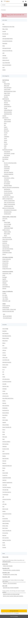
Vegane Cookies (7, 231)
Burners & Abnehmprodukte (10, 162)
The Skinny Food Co (6, 492)
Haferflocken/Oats (8, 113)
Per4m (3, 545)
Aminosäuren (5, 117)
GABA (5, 146)
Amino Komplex (7, 121)
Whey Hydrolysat (7, 87)
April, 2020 (4, 585)
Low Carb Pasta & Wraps (7, 248)
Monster (4, 403)
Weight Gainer (7, 100)
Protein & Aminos (6, 305)
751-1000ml (5, 297)
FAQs (3, 45)
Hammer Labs (5, 386)
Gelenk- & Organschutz (7, 198)
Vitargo (5, 108)
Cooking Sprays (5, 246)
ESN (3, 374)
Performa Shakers (6, 441)
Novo (3, 432)
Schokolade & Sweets (7, 252)
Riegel (3, 220)
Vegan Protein (7, 93)
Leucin (5, 134)
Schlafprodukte (7, 213)
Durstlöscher (5, 264)
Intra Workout (5, 157)
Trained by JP (5, 494)
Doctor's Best (5, 364)
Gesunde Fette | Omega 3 (8, 196)
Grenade (4, 383)
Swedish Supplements (7, 482)
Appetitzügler (7, 166)
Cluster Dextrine (7, 106)
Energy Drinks (5, 261)
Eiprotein (6, 97)
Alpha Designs (5, 523)
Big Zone (4, 535)
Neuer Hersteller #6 (6, 427)
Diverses (4, 288)
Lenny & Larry (5, 396)
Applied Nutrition (6, 521)
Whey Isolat (6, 85)
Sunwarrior (4, 475)
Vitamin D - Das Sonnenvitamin (10, 583)
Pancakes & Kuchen (6, 237)
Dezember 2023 (5, 568)
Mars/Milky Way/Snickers (7, 398)
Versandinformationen (7, 41)
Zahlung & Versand (6, 48)
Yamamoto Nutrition (6, 513)
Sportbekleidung (6, 286)
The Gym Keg (5, 489)
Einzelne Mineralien (8, 193)
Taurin (5, 138)
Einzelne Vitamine (8, 191)
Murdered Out (5, 410)
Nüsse (5, 235)
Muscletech (4, 415)
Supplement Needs (6, 477)
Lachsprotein (7, 95)
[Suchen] (25, 4)
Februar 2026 (5, 557)
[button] (23, 1)
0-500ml (4, 293)
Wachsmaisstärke (8, 112)
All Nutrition (5, 518)
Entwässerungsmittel (8, 174)
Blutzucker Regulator (8, 172)
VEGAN (3, 69)
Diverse (4, 254)
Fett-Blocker (6, 170)
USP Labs (4, 504)
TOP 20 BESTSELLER (7, 318)
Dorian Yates (5, 525)
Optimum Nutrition (6, 540)
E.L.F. (3, 369)
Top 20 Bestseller (6, 62)
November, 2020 (6, 576)
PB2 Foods (4, 436)
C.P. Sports (4, 347)
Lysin (5, 147)
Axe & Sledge (5, 328)
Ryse (3, 470)
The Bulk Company (6, 487)
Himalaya (4, 388)
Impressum (4, 57)
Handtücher (5, 281)
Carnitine (6, 164)
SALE (3, 67)
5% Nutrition (5, 533)
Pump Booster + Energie (9, 153)
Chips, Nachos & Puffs (7, 239)
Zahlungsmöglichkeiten (7, 38)
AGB (3, 53)
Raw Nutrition (5, 458)
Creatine (4, 115)
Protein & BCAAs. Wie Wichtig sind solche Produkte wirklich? (13, 591)
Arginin (5, 127)
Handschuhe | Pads (6, 273)
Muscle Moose (5, 412)
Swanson (4, 480)
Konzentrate (5, 266)
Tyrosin (5, 140)
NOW (3, 434)
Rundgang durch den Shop (8, 26)
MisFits (4, 400)
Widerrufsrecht (5, 60)
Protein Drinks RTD (6, 259)
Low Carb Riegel (7, 224)
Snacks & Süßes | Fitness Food (9, 309)
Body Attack (5, 340)
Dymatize (4, 367)
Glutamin (6, 129)
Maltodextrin (7, 104)
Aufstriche (4, 243)
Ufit (3, 496)
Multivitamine (7, 189)
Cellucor (4, 350)
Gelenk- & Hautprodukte (9, 200)
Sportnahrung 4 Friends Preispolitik (10, 587)
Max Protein (5, 528)
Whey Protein (7, 83)
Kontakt (4, 31)
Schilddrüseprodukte (8, 206)
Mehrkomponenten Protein (10, 91)
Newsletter (4, 43)
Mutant (4, 417)
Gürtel (3, 275)
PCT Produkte (7, 183)
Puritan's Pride (5, 448)
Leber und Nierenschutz (9, 202)
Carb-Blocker (7, 168)
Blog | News (5, 29)
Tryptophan (6, 136)
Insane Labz (5, 393)
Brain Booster (7, 155)
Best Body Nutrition (6, 335)
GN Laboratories (6, 379)
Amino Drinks (5, 263)
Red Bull (4, 460)
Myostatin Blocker (8, 185)
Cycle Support (7, 181)
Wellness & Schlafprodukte (8, 208)
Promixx (4, 547)
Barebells (4, 331)
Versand (16, 613)
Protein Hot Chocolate (7, 565)
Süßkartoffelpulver (8, 110)
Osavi (3, 542)
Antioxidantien (7, 194)
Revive (3, 468)
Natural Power (5, 424)
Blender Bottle (5, 338)
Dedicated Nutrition (6, 362)
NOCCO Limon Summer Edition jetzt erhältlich (13, 596)
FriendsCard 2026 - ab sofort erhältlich (11, 570)
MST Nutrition (5, 537)
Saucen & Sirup (5, 245)
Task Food (4, 484)
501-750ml (4, 295)
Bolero (3, 343)
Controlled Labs (5, 359)
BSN (3, 345)
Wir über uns (5, 33)
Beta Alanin (6, 130)
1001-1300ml (5, 299)
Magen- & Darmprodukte (9, 204)
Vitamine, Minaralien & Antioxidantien (10, 187)
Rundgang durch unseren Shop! (10, 574)
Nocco (3, 429)
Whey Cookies (7, 233)
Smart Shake (5, 472)
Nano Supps (5, 420)
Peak (3, 439)
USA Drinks (4, 218)
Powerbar (4, 446)
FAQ (3, 24)
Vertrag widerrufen (14, 611)
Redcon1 (4, 463)
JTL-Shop (16, 616)
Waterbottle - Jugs (6, 300)
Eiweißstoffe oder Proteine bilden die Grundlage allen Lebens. (13, 580)
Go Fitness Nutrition (6, 381)
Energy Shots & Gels (6, 268)
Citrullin (6, 132)
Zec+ (3, 516)
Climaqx (4, 355)
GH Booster (6, 179)
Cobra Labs (4, 357)
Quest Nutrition (5, 453)
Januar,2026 (5, 564)
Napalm (4, 422)
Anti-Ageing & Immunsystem (10, 210)
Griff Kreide (5, 284)
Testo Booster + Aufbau (9, 178)
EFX (3, 371)
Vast (3, 506)
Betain (5, 142)
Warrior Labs (5, 508)
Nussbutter (4, 241)
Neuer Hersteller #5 (6, 530)
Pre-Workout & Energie (7, 149)
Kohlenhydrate (5, 98)
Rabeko (4, 456)
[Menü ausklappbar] (1, 1)
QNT (3, 451)
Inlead (3, 391)
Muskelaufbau (5, 176)
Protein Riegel (7, 222)
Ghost (3, 376)
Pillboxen (4, 282)
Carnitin (6, 144)
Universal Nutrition (6, 499)
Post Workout (5, 159)
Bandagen (4, 277)
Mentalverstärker (8, 211)
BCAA (5, 123)
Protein (4, 81)
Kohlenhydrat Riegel (8, 228)
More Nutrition (5, 405)
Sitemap (4, 55)
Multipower (4, 408)
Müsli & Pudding (6, 250)
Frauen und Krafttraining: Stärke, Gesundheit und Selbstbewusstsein (13, 561)
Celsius (4, 352)
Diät (3, 161)
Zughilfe (4, 279)
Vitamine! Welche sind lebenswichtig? (11, 594)
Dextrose (6, 102)
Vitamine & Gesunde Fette (8, 311)
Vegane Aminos (7, 119)
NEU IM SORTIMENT (6, 65)
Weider (4, 511)
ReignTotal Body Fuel (7, 465)
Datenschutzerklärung (7, 50)
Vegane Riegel (7, 226)
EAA (5, 125)
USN (3, 501)
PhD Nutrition (5, 444)
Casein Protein (7, 89)
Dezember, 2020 (6, 572)
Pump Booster (7, 151)
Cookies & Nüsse (6, 229)
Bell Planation (5, 333)
